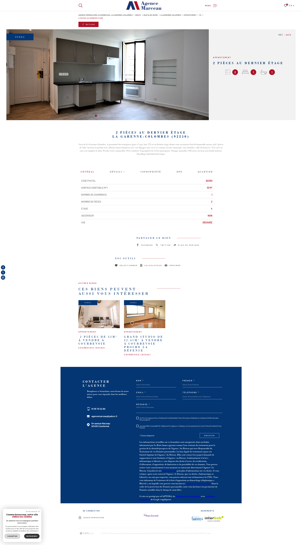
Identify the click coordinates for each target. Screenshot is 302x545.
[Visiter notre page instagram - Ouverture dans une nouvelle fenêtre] (3, 277)
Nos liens (188, 533)
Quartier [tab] (205, 171)
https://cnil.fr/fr (169, 470)
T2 (200, 15)
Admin (182, 533)
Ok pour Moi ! (32, 536)
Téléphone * (190, 392)
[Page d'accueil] (144, 5)
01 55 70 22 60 (98, 408)
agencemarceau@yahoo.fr (104, 416)
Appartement (190, 15)
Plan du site (161, 533)
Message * (143, 404)
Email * (141, 392)
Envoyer (209, 435)
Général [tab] (87, 171)
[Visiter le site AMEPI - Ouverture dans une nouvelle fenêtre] (197, 519)
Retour (90, 24)
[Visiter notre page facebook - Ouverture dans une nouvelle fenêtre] (3, 267)
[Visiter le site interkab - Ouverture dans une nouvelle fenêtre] (214, 518)
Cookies (208, 533)
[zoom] (107, 74)
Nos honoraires (150, 533)
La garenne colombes (170, 15)
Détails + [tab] (117, 171)
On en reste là (31, 511)
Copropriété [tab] (151, 171)
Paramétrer (12, 536)
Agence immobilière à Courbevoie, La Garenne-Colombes (105, 15)
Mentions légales (172, 533)
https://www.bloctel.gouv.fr (198, 483)
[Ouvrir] (80, 5)
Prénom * (188, 381)
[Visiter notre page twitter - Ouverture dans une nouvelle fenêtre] (3, 272)
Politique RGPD (199, 533)
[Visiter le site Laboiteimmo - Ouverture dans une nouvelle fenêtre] (86, 533)
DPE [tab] (179, 171)
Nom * (140, 381)
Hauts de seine (150, 15)
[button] (96, 116)
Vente (138, 15)
